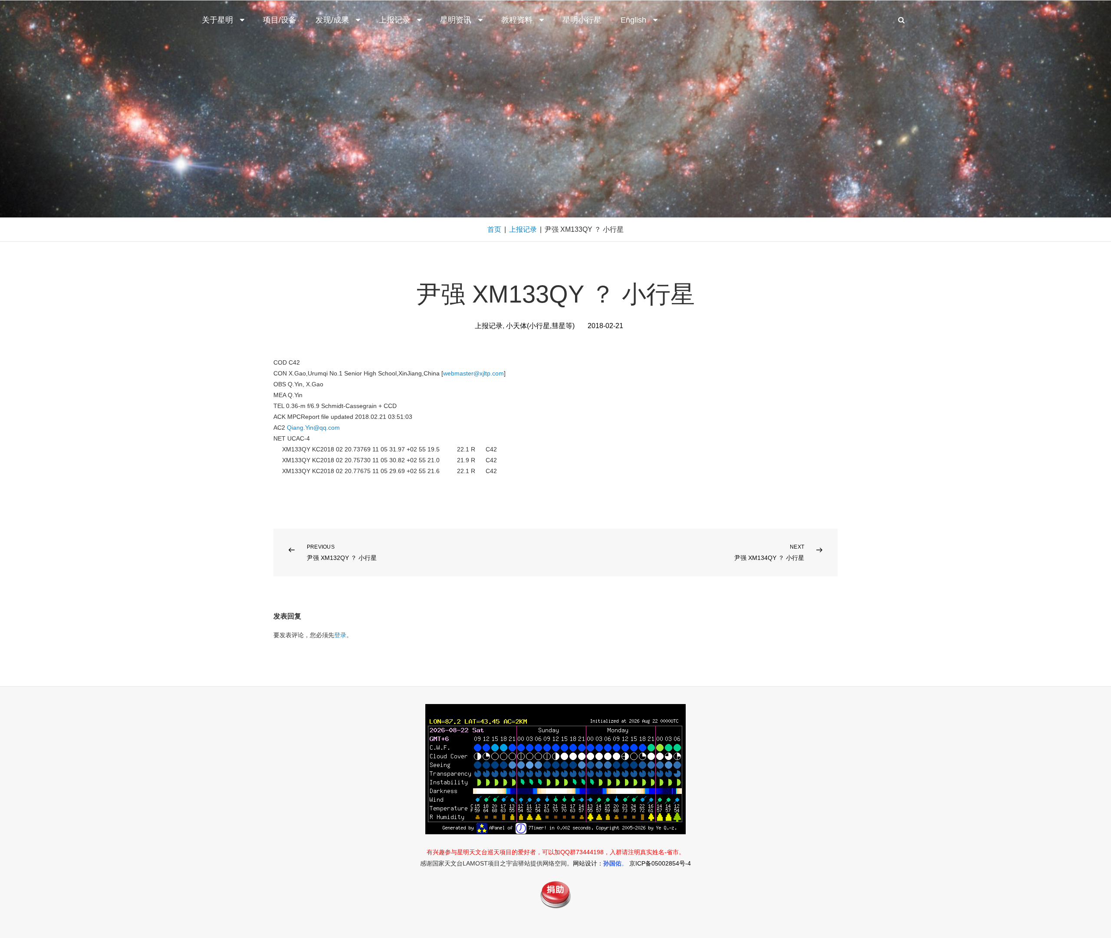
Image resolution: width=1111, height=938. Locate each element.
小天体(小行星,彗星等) (540, 325)
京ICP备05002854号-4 (660, 863)
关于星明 (217, 20)
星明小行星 (582, 20)
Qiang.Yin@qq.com (313, 427)
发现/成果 (332, 20)
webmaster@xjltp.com (473, 373)
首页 (494, 229)
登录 (340, 635)
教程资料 (516, 20)
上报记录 (394, 20)
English (633, 20)
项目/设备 (279, 20)
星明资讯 (455, 20)
